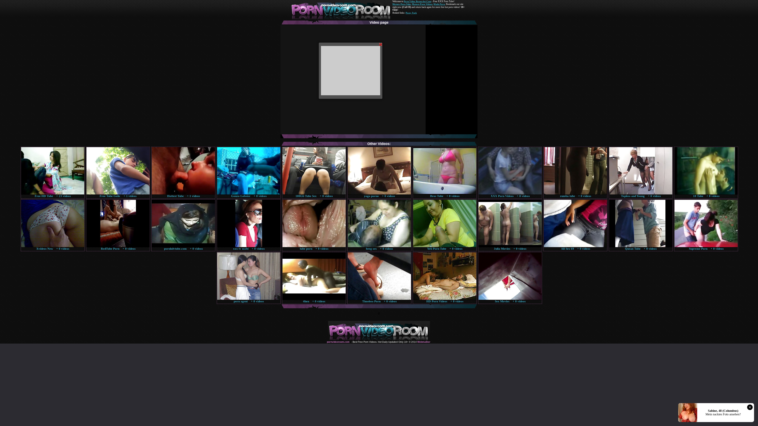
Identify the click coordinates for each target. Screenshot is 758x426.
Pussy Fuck (411, 13)
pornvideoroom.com (338, 342)
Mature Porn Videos (422, 4)
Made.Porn (439, 4)
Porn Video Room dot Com (417, 1)
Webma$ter (423, 342)
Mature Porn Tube (401, 4)
